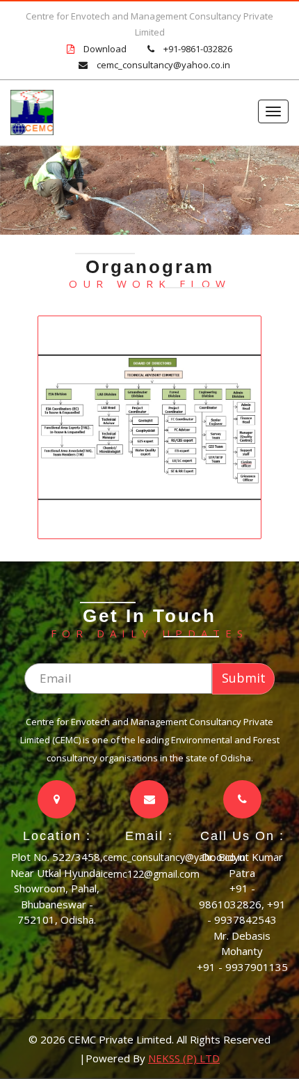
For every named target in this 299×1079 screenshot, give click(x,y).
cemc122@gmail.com (151, 873)
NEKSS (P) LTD (184, 1058)
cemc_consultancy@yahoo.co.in (163, 65)
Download (105, 48)
